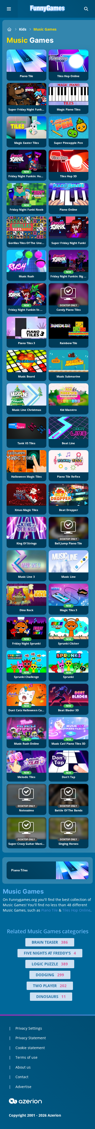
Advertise (23, 1086)
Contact (21, 1076)
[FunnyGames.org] (9, 29)
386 (64, 942)
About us (23, 1067)
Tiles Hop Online (76, 910)
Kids (22, 29)
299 (60, 974)
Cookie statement (30, 1047)
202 (63, 985)
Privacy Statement (30, 1037)
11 (63, 996)
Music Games (44, 29)
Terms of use (26, 1057)
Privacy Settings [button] (28, 1028)
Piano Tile (49, 910)
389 (64, 963)
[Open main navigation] (9, 9)
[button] (86, 9)
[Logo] (47, 9)
